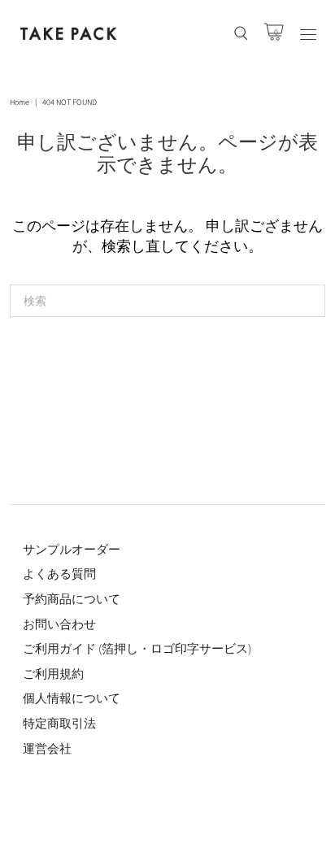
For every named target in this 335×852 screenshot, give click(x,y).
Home (19, 102)
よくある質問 (59, 573)
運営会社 (47, 748)
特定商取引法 (59, 723)
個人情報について (71, 698)
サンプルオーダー (71, 549)
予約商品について (71, 598)
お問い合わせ (59, 624)
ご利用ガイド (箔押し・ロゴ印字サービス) (137, 648)
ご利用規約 (53, 673)
